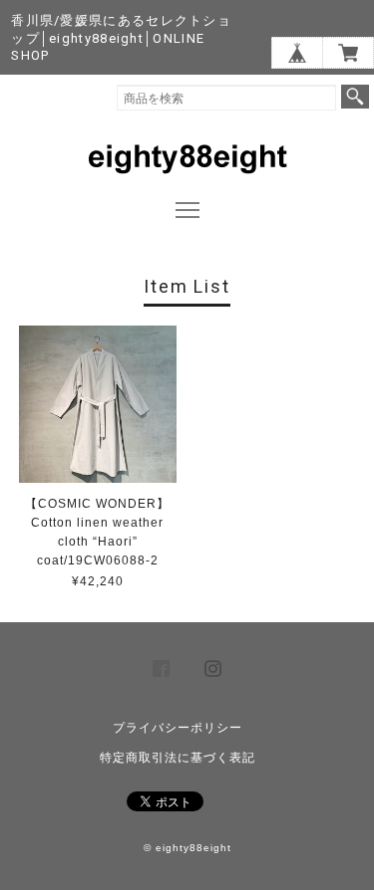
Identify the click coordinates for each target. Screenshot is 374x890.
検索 (355, 97)
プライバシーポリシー (177, 728)
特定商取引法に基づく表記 (177, 758)
